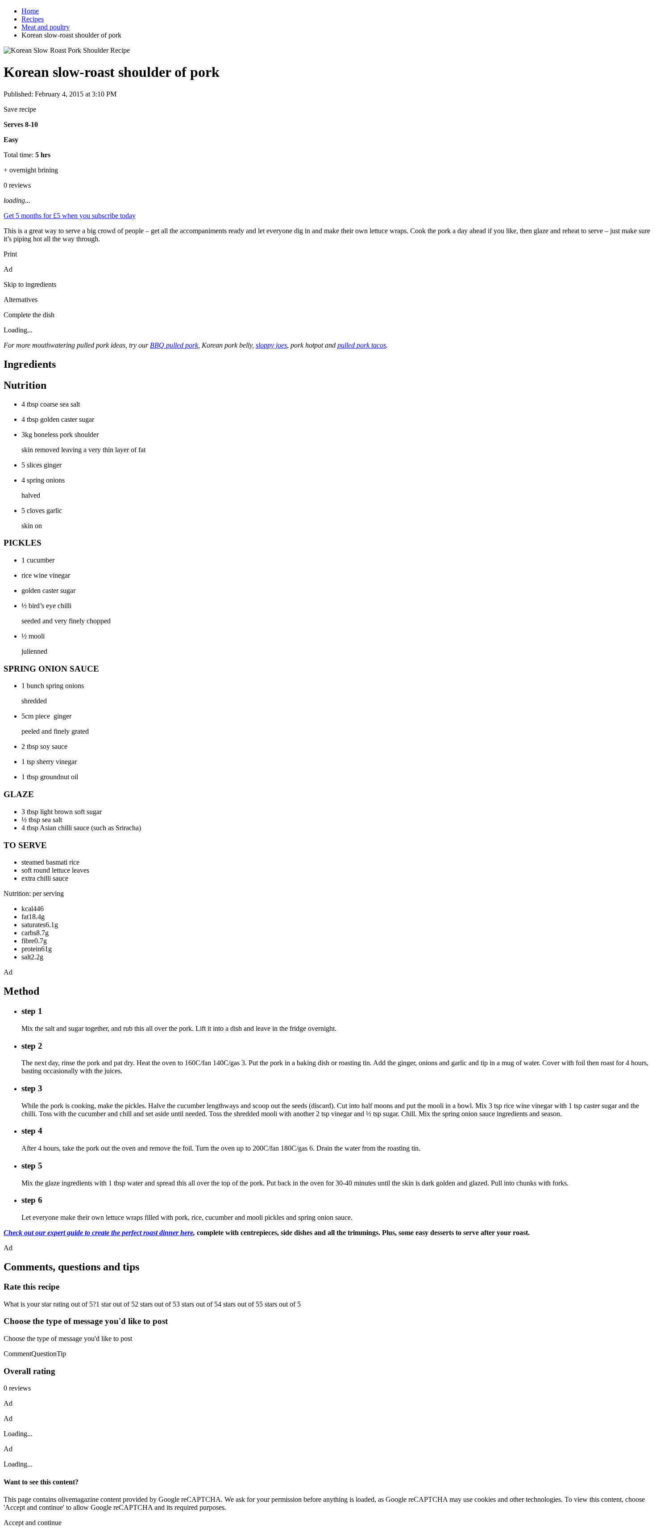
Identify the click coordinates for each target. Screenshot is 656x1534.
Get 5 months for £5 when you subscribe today (70, 215)
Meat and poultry (45, 27)
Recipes (32, 19)
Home (30, 11)
